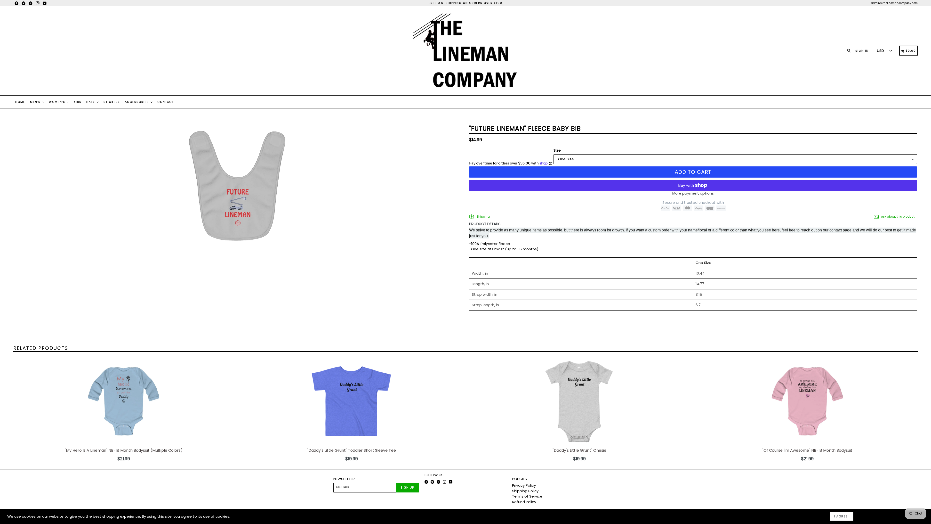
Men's (36, 102)
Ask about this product (897, 216)
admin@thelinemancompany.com (894, 3)
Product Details (484, 223)
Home (20, 102)
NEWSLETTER (344, 479)
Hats (91, 102)
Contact (165, 102)
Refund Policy (524, 501)
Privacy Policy (524, 485)
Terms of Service (527, 496)
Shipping (483, 216)
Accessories (137, 102)
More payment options (693, 193)
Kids (77, 102)
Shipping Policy (525, 490)
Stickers (112, 102)
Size (557, 150)
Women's (57, 102)
